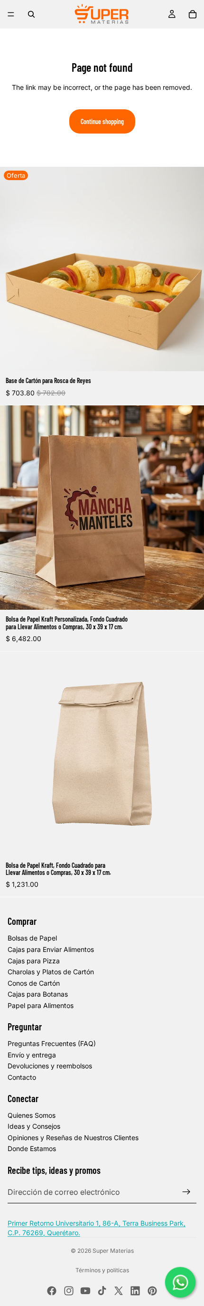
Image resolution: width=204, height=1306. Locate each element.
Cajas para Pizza (34, 961)
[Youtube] (85, 1290)
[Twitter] (118, 1290)
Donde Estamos (32, 1148)
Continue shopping (102, 121)
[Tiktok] (102, 1290)
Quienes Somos (32, 1115)
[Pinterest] (152, 1290)
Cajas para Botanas (38, 994)
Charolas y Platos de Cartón (51, 972)
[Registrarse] (186, 1192)
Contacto (22, 1077)
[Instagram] (68, 1290)
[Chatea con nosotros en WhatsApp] (180, 1282)
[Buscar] (31, 14)
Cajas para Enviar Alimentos (51, 949)
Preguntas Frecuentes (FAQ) (52, 1043)
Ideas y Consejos (34, 1126)
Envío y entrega (32, 1055)
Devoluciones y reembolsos (50, 1066)
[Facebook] (51, 1290)
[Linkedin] (135, 1290)
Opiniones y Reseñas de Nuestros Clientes (73, 1137)
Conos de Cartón (34, 983)
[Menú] (11, 14)
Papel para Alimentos (41, 1005)
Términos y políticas (102, 1270)
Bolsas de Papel (32, 938)
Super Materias (113, 1250)
